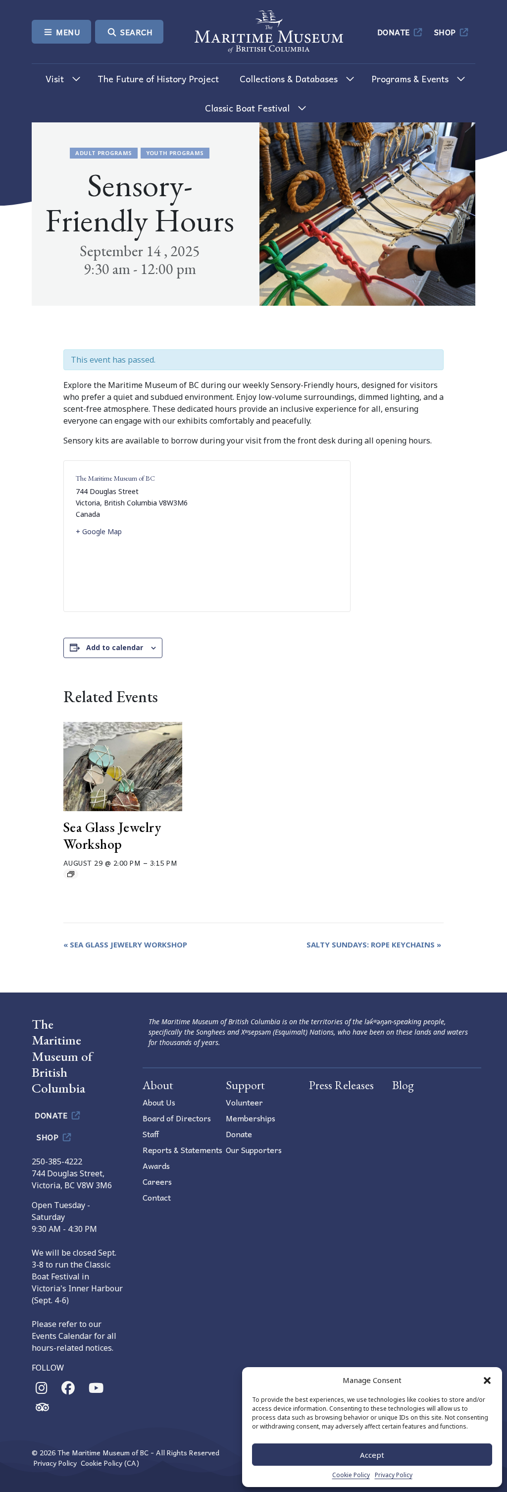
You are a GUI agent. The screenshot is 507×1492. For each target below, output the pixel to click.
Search (135, 31)
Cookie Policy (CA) (110, 1463)
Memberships (250, 1117)
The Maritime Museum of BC (115, 478)
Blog (403, 1085)
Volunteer (244, 1102)
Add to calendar (114, 647)
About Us (159, 1102)
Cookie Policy (351, 1475)
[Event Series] (70, 874)
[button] (487, 1380)
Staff (151, 1133)
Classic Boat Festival (247, 108)
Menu (67, 31)
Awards (156, 1165)
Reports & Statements (182, 1149)
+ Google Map (99, 531)
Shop (446, 31)
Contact (157, 1197)
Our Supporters (254, 1149)
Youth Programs (175, 153)
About (158, 1085)
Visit (55, 78)
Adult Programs (103, 153)
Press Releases (341, 1085)
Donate (394, 31)
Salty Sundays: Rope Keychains (373, 944)
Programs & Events (410, 78)
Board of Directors (177, 1117)
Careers (157, 1181)
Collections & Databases (289, 78)
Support (245, 1085)
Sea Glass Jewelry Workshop (112, 835)
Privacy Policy (393, 1475)
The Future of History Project (158, 78)
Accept (372, 1455)
